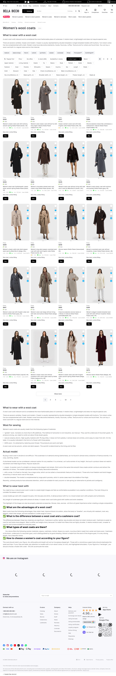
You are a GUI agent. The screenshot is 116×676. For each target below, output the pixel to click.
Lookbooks (43, 622)
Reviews (56, 622)
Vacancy (56, 625)
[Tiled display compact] (103, 59)
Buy (5, 136)
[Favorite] (28, 82)
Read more (86, 670)
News (56, 619)
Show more (58, 394)
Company (57, 607)
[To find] (79, 11)
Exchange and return (74, 615)
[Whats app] (26, 645)
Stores (56, 614)
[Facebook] (4, 645)
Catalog (42, 611)
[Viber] (22, 645)
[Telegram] (11, 645)
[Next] (71, 400)
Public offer (109, 659)
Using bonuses (72, 618)
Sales (41, 614)
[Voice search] (76, 11)
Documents (57, 631)
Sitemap (70, 639)
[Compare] (28, 90)
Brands (42, 617)
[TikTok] (18, 645)
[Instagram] (8, 645)
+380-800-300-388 (74, 6)
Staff (55, 617)
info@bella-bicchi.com (10, 614)
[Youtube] (15, 645)
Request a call (85, 6)
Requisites (71, 636)
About (56, 611)
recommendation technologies (29, 665)
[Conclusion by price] (111, 59)
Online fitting (72, 630)
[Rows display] (107, 59)
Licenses (57, 628)
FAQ (69, 633)
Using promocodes (74, 621)
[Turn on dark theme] (112, 6)
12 (65, 400)
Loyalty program (73, 627)
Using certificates (73, 624)
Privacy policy (100, 659)
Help (69, 607)
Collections (43, 619)
